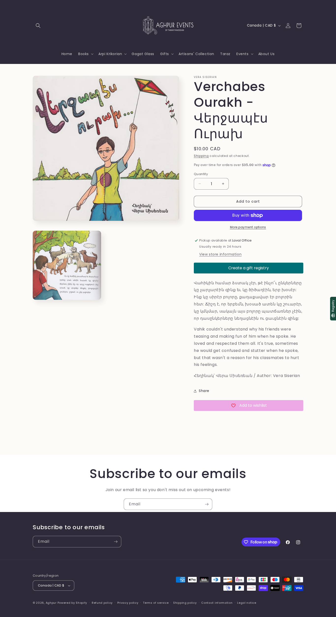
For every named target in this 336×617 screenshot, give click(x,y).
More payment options (248, 227)
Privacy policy (127, 603)
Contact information (216, 603)
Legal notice (246, 603)
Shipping (201, 156)
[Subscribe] (206, 504)
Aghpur (51, 603)
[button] (38, 25)
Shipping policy (185, 603)
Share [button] (204, 390)
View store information (220, 254)
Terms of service (155, 603)
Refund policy (102, 603)
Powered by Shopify (72, 603)
